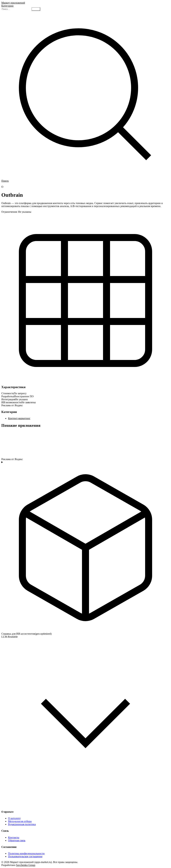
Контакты (13, 837)
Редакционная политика (22, 824)
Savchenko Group (25, 865)
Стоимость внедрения (60, 184)
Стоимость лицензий (36, 184)
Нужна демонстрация (13, 184)
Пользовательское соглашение (25, 856)
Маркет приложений (13, 2)
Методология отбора (20, 821)
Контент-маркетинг (19, 418)
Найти (36, 9)
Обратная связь (16, 840)
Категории (7, 5)
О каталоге (14, 818)
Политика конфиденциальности (26, 853)
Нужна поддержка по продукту (88, 184)
